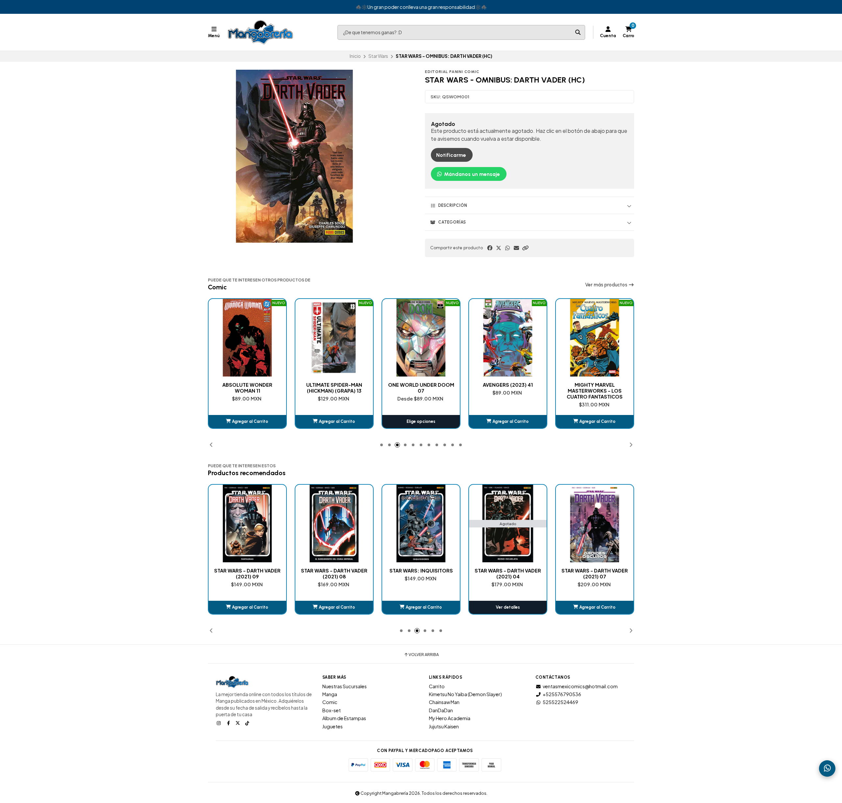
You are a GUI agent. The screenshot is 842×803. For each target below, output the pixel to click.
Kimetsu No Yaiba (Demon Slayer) (465, 694)
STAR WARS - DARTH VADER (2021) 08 (247, 573)
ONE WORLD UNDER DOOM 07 (334, 388)
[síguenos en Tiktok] (248, 722)
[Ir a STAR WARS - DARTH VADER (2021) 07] (508, 523)
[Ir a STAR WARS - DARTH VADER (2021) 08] (247, 523)
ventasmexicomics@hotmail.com (580, 686)
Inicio (355, 56)
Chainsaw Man (444, 702)
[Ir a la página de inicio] (260, 32)
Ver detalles (421, 607)
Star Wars (378, 56)
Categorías (452, 222)
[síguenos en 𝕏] (238, 722)
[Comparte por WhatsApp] (507, 248)
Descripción (452, 205)
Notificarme (451, 155)
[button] (525, 248)
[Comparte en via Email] (516, 248)
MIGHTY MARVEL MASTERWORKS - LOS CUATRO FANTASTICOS (508, 391)
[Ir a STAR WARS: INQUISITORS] (334, 523)
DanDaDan (441, 710)
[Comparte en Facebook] (489, 248)
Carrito (437, 686)
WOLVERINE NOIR (595, 385)
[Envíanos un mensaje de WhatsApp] (827, 768)
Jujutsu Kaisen (444, 726)
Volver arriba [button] (424, 655)
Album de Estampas (344, 718)
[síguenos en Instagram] (219, 722)
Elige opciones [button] (334, 421)
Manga (329, 694)
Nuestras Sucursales (344, 686)
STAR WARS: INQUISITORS (334, 570)
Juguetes (332, 726)
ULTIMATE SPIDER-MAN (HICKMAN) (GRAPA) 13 (247, 388)
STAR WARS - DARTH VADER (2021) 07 (508, 573)
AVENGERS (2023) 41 (421, 385)
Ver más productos (606, 284)
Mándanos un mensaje (471, 174)
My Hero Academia (449, 718)
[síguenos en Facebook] (229, 722)
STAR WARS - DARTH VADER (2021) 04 (421, 573)
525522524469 (560, 702)
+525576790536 (562, 694)
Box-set (331, 710)
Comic (329, 702)
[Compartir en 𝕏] (498, 248)
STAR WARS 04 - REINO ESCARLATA (595, 573)
